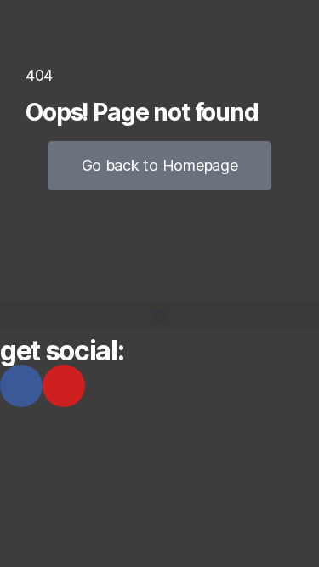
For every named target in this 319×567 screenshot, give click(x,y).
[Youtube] (64, 386)
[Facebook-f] (21, 386)
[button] (159, 315)
